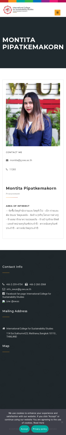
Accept (24, 429)
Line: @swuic (12, 301)
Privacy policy (40, 429)
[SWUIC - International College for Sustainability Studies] (18, 9)
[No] (62, 422)
